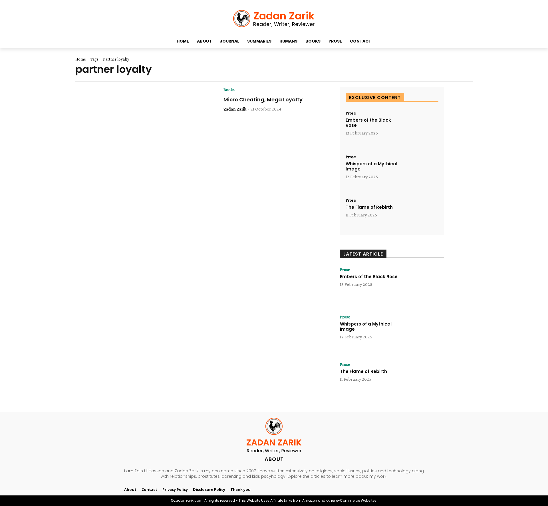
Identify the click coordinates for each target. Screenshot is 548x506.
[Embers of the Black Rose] (419, 126)
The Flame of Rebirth (369, 207)
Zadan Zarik (234, 109)
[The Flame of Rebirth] (419, 214)
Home (80, 59)
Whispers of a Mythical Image (371, 166)
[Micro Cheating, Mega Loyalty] (159, 120)
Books (229, 89)
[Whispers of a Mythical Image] (419, 170)
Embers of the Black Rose (368, 122)
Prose (351, 113)
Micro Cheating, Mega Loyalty (263, 99)
